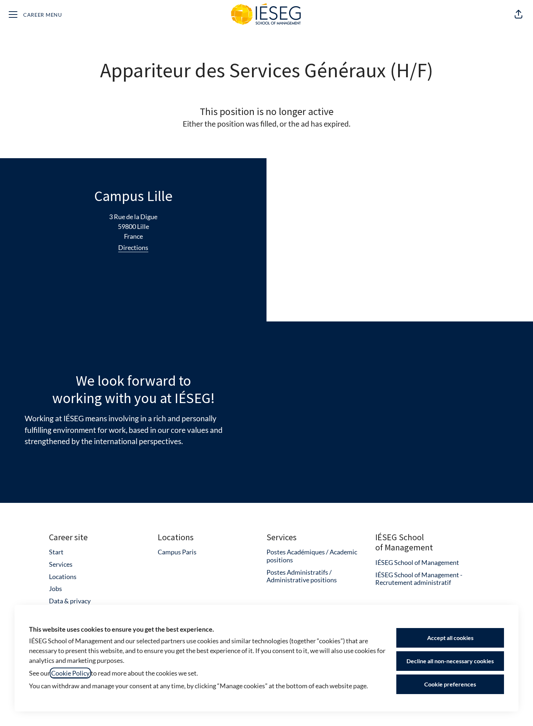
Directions (133, 247)
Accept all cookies (450, 637)
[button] (518, 14)
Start (56, 552)
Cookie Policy (70, 673)
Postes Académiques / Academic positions (311, 556)
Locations (63, 577)
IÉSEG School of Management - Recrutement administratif (418, 579)
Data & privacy (70, 601)
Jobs (55, 588)
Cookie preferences (450, 684)
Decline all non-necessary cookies (450, 660)
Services (61, 564)
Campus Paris (177, 552)
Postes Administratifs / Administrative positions (301, 576)
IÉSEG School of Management (417, 562)
